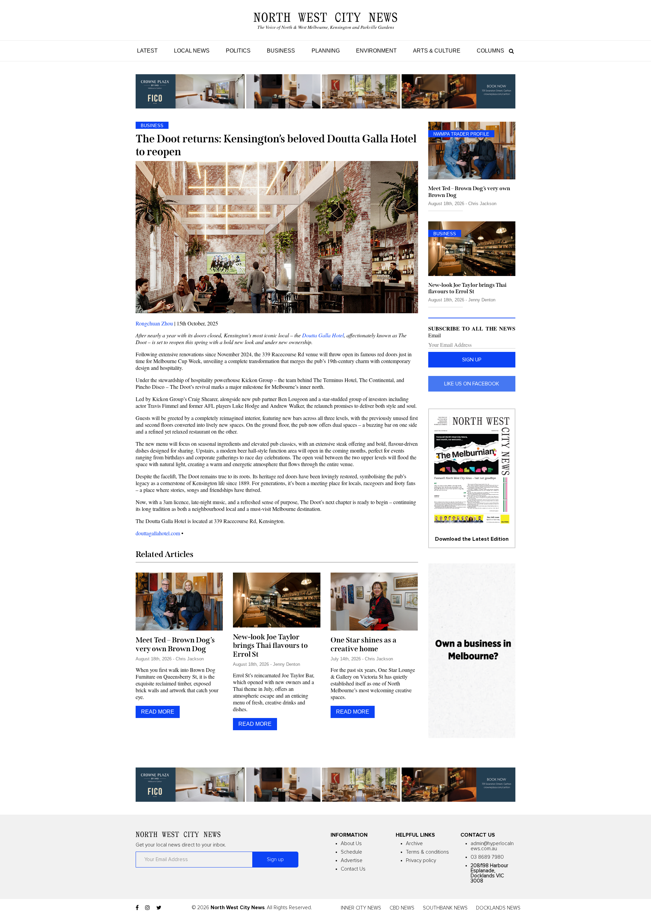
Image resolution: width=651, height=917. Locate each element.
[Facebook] (137, 907)
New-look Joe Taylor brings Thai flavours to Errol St (270, 646)
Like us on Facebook (471, 383)
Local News (192, 51)
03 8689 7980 (487, 857)
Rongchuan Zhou (154, 323)
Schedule (351, 852)
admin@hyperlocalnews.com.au (492, 846)
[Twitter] (158, 907)
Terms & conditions (427, 852)
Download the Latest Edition (472, 539)
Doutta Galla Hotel (323, 335)
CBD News (402, 908)
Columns (490, 51)
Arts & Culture (436, 51)
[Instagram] (147, 907)
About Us (351, 843)
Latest (147, 51)
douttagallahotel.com (158, 533)
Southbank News (445, 908)
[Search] (510, 50)
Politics (238, 51)
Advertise (351, 860)
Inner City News (361, 908)
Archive (414, 843)
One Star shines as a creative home (363, 644)
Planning (326, 51)
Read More (157, 712)
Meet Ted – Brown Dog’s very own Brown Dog (175, 644)
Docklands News (498, 908)
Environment (376, 51)
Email (434, 335)
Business (281, 51)
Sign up (471, 359)
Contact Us (353, 869)
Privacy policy (421, 860)
